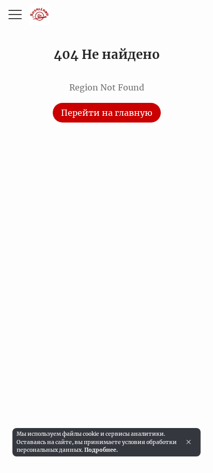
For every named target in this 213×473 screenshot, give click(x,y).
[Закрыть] (188, 442)
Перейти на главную (107, 113)
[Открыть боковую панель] (14, 14)
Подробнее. (101, 450)
